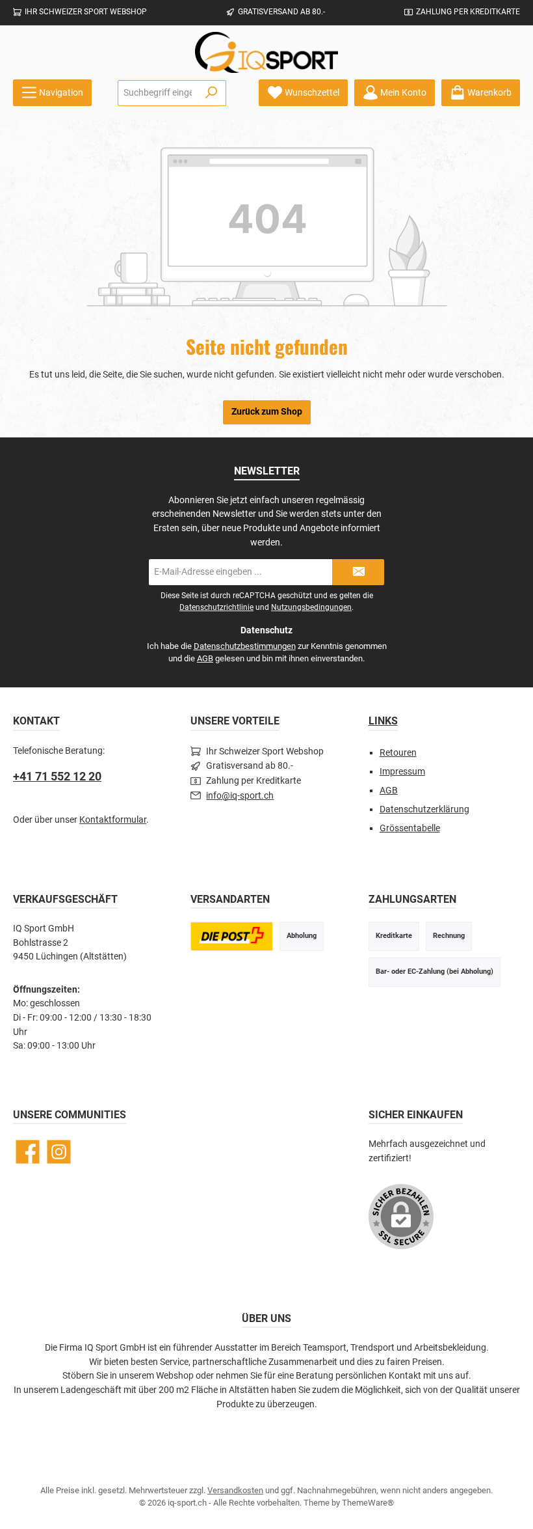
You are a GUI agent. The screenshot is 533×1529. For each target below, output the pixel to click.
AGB (205, 658)
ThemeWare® (368, 1503)
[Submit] (358, 572)
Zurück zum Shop (266, 411)
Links (383, 721)
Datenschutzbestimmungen (245, 646)
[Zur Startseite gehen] (266, 52)
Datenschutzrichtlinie (216, 607)
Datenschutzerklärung (424, 809)
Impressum (402, 771)
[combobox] (158, 93)
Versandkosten (235, 1490)
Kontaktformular (112, 819)
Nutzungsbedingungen (311, 607)
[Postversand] (231, 936)
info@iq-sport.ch (240, 795)
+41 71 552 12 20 (57, 776)
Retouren (398, 752)
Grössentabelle (410, 828)
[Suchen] (211, 93)
